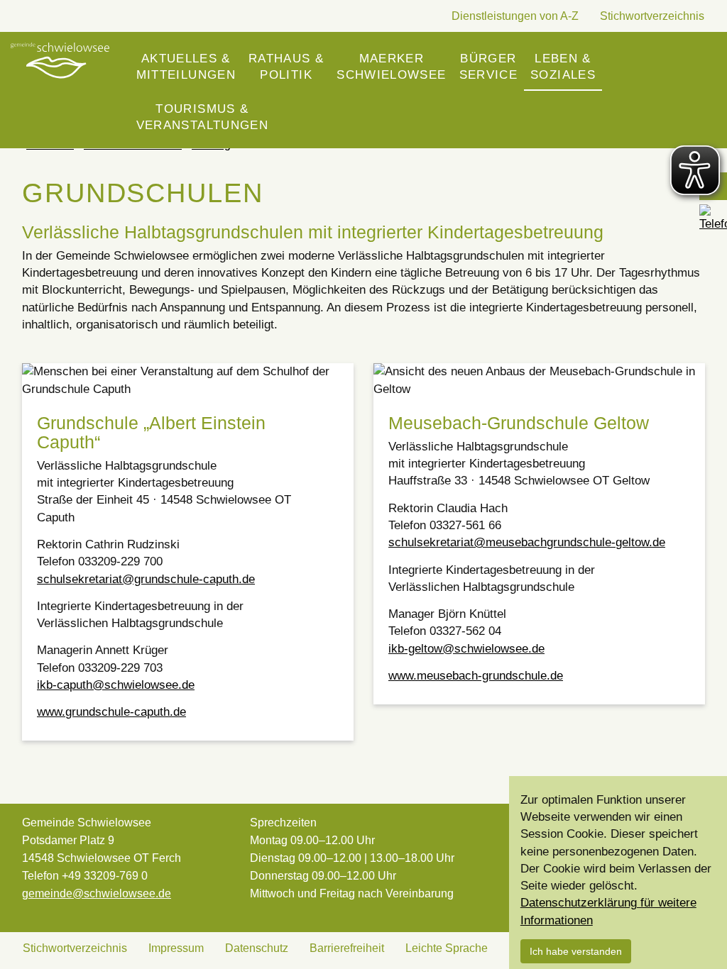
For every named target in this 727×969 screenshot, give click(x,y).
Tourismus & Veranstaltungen (202, 117)
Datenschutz (256, 948)
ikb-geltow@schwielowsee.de (466, 648)
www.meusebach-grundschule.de (475, 675)
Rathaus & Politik (286, 67)
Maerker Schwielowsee (391, 67)
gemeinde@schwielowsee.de (96, 893)
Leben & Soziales (563, 67)
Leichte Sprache (446, 948)
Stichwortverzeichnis (652, 16)
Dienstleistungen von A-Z (515, 16)
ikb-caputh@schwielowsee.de (116, 685)
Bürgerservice (488, 67)
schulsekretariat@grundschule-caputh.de (146, 579)
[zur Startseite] (61, 60)
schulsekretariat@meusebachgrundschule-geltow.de (526, 542)
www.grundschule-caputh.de (111, 712)
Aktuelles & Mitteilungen (186, 67)
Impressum (176, 948)
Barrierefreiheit (347, 948)
